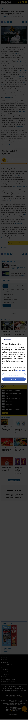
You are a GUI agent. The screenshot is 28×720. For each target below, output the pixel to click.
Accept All (14, 379)
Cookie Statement (20, 370)
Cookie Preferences (14, 375)
